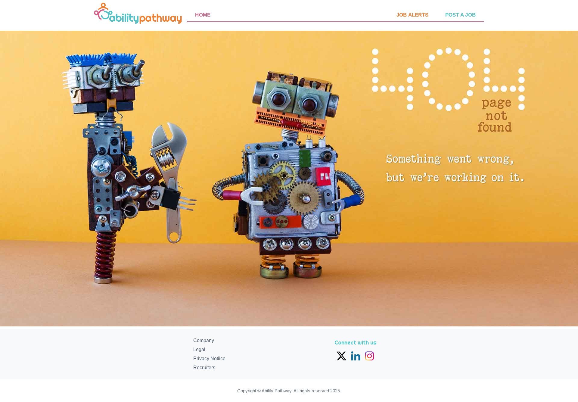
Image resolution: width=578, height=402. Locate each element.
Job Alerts (412, 15)
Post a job (460, 15)
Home (202, 15)
